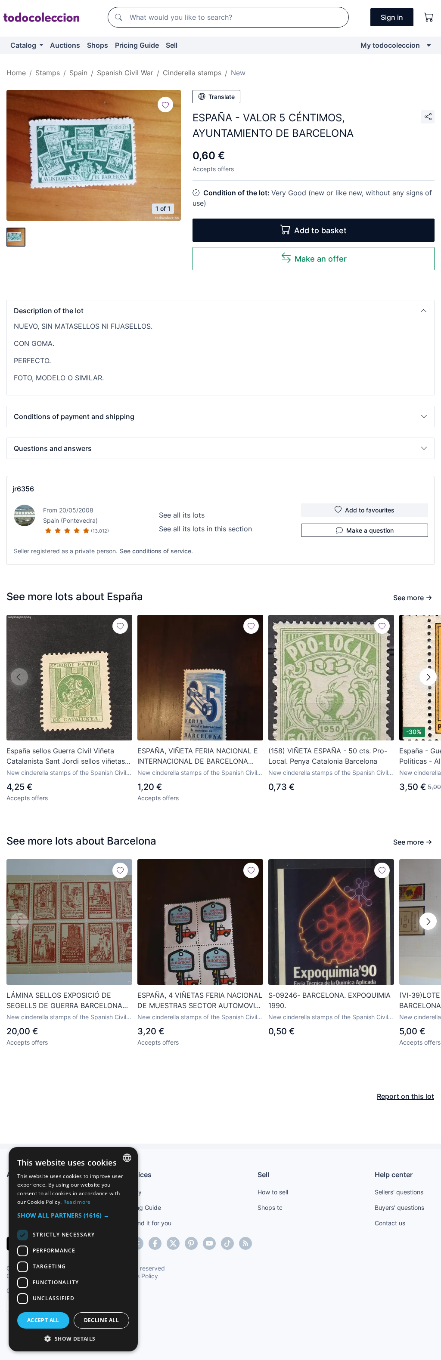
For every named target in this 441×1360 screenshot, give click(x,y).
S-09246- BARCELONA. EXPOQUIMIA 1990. (329, 1000)
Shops (97, 45)
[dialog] (73, 1249)
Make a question (370, 530)
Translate (221, 96)
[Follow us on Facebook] (155, 1243)
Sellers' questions (399, 1192)
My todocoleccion (390, 45)
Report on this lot (405, 1096)
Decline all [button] (101, 1320)
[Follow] (165, 104)
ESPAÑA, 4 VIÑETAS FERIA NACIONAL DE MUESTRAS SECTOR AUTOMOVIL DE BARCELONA (199, 1001)
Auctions (65, 45)
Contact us (390, 1223)
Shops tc (270, 1207)
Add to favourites (369, 510)
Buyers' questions (399, 1207)
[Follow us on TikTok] (227, 1243)
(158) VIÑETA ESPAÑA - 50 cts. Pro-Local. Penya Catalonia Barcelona (327, 755)
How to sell (273, 1192)
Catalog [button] (24, 45)
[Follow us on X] (173, 1243)
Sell (171, 45)
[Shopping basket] (429, 17)
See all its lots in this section (205, 528)
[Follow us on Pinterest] (191, 1243)
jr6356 (23, 488)
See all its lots (182, 515)
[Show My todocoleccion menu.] (428, 45)
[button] (220, 310)
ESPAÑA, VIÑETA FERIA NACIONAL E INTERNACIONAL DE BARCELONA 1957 (197, 756)
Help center (394, 1174)
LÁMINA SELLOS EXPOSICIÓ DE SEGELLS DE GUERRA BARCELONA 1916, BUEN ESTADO (64, 1001)
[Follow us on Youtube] (209, 1243)
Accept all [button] (43, 1320)
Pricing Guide (137, 45)
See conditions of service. (156, 551)
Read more (77, 1202)
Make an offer (321, 258)
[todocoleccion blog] (245, 1243)
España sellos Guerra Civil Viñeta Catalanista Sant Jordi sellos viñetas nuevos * (65, 756)
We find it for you (147, 1223)
